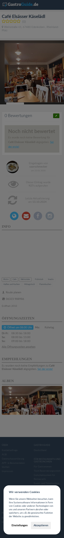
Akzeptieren (41, 525)
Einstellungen (20, 525)
